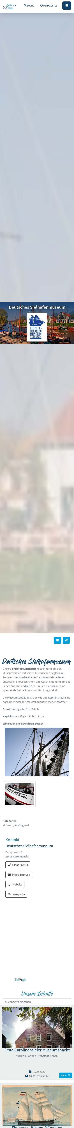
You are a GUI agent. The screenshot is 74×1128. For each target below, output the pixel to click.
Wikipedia (19, 894)
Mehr (63, 1075)
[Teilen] (66, 640)
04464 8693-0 (20, 865)
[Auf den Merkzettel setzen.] (57, 640)
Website (17, 884)
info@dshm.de (21, 874)
